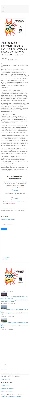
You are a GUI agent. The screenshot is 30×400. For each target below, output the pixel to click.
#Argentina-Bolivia (21, 209)
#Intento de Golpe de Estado (9, 210)
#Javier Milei (21, 210)
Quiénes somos (5, 385)
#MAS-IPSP (12, 209)
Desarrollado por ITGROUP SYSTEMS (11, 396)
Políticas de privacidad (7, 391)
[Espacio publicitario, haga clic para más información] (15, 27)
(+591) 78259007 (11, 203)
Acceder (16, 198)
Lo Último (5, 259)
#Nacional (5, 209)
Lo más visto (6, 257)
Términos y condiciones (7, 388)
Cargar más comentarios (8, 219)
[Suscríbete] (15, 190)
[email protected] (5, 379)
